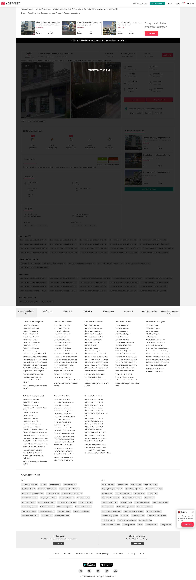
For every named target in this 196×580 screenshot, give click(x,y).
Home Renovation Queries (67, 502)
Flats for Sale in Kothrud (122, 339)
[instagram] (98, 571)
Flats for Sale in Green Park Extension (64, 416)
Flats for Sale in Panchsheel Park (63, 422)
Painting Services (126, 502)
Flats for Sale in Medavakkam (93, 339)
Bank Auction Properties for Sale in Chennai (96, 384)
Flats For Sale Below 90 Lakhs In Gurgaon (157, 362)
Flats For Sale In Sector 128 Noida (94, 424)
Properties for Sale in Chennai (95, 371)
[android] (89, 565)
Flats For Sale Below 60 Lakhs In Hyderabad (35, 435)
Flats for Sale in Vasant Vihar (62, 399)
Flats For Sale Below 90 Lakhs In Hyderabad (35, 444)
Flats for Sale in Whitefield (30, 334)
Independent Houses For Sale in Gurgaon (158, 351)
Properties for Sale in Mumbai (64, 371)
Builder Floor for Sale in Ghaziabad (64, 460)
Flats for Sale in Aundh (121, 337)
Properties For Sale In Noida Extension (95, 444)
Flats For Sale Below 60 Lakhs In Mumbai (65, 354)
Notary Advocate (151, 525)
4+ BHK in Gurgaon (151, 337)
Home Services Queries (109, 502)
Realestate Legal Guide (81, 511)
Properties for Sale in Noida (94, 441)
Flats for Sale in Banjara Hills (31, 399)
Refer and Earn (136, 484)
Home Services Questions (134, 489)
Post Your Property (157, 3)
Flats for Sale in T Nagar (91, 348)
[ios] (106, 565)
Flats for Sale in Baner (121, 331)
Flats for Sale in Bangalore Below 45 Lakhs (35, 354)
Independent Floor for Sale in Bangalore (33, 381)
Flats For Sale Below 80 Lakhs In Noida (95, 435)
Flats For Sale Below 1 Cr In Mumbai (64, 365)
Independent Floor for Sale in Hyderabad (33, 457)
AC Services (125, 516)
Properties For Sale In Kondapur (32, 453)
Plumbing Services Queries (111, 525)
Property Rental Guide (123, 493)
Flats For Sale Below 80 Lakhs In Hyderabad (35, 441)
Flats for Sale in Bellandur (30, 339)
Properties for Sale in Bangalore (34, 371)
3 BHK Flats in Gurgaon (152, 331)
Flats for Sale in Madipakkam (93, 331)
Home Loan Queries (28, 502)
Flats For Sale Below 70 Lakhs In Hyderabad (35, 438)
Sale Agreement (55, 484)
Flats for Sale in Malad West (61, 331)
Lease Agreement (129, 525)
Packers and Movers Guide (110, 498)
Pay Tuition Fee (122, 484)
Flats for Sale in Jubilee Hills (31, 402)
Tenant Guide (152, 493)
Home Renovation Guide (46, 502)
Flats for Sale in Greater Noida (93, 429)
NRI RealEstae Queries (64, 507)
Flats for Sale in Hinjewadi (122, 351)
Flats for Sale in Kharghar (61, 345)
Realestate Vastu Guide (83, 507)
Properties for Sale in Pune (124, 371)
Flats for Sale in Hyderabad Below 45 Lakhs (35, 429)
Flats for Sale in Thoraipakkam (93, 334)
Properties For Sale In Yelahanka (32, 377)
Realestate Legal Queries (30, 516)
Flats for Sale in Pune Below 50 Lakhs (125, 356)
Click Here (151, 33)
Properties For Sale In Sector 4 (154, 371)
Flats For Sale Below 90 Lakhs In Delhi (64, 442)
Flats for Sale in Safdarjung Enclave (64, 402)
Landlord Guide (139, 493)
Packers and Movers (150, 484)
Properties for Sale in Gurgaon (156, 365)
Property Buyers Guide (48, 498)
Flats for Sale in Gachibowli (30, 415)
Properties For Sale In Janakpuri (63, 451)
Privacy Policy (102, 553)
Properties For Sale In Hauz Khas (63, 448)
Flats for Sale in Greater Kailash (62, 408)
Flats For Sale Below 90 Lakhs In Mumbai (65, 362)
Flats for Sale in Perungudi (92, 351)
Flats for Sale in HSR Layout (30, 331)
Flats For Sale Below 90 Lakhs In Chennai (96, 368)
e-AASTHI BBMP (47, 516)
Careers (67, 553)
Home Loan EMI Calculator (47, 489)
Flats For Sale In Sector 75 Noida (94, 408)
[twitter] (89, 571)
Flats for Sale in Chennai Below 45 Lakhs (96, 354)
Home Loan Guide (83, 498)
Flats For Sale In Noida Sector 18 (94, 418)
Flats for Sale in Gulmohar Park (62, 413)
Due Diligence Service (62, 516)
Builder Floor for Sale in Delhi (64, 454)
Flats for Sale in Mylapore (92, 342)
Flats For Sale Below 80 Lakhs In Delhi (64, 439)
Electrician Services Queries (127, 520)
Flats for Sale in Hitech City (30, 412)
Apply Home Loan (53, 493)
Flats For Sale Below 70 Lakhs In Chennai (96, 362)
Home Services (149, 498)
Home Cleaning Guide (154, 511)
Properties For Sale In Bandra (62, 377)
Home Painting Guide (142, 502)
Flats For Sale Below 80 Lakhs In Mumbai (65, 359)
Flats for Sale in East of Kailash (62, 419)
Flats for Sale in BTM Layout (31, 348)
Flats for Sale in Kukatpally (30, 418)
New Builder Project (28, 489)
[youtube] (115, 571)
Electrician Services (108, 520)
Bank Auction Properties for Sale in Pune (127, 384)
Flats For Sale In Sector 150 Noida (94, 427)
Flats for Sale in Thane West (61, 339)
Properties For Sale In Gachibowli (32, 450)
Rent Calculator (107, 493)
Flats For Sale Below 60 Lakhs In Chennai (96, 359)
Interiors (44, 484)
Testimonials (118, 553)
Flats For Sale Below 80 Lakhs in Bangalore (35, 365)
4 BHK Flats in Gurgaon (152, 334)
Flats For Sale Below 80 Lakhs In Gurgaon (157, 359)
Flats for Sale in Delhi (62, 396)
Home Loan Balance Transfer (69, 489)
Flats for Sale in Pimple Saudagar (124, 342)
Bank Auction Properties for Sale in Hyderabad (35, 463)
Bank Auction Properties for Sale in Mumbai (66, 384)
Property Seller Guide (66, 498)
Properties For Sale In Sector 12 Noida (95, 447)
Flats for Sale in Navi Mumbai (62, 334)
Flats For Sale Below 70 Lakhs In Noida (95, 432)
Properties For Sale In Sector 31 (155, 368)
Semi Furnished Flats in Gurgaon (155, 342)
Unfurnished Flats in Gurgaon (154, 345)
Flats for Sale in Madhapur (30, 405)
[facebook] (80, 571)
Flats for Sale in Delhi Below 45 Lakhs (64, 428)
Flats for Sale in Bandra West (62, 351)
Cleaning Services (108, 507)
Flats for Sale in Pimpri (121, 348)
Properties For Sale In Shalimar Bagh (95, 374)
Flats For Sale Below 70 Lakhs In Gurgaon (157, 356)
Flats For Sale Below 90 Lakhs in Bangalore (35, 368)
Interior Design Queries (29, 507)
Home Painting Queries (160, 502)
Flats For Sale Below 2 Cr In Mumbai (64, 368)
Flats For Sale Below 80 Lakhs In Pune (126, 365)
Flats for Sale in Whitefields (30, 421)
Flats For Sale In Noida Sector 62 (94, 399)
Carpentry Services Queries (157, 516)
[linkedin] (107, 571)
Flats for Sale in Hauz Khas (61, 405)
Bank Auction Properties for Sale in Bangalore (35, 387)
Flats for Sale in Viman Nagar (123, 345)
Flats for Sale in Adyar (91, 345)
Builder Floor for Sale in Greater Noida (98, 453)
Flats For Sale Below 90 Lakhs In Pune (126, 368)
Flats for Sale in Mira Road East (62, 342)
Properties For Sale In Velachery (94, 377)
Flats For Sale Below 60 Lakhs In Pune (126, 359)
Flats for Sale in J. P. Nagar (30, 345)
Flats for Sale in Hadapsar (122, 334)
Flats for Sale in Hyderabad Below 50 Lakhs (35, 432)
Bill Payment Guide (64, 511)
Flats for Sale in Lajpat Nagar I (62, 425)
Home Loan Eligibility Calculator (32, 493)
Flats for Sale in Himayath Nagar (32, 424)
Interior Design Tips (85, 502)
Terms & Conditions (83, 553)
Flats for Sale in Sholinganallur (93, 337)
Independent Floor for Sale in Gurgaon (157, 348)
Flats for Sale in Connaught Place (63, 411)
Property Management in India (112, 489)
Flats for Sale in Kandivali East (62, 348)
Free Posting (137, 543)
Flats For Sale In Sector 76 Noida (94, 411)
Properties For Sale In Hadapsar (124, 374)
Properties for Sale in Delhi (63, 445)
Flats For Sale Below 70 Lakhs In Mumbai (65, 356)
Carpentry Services (138, 516)
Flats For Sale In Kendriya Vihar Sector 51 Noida (96, 414)
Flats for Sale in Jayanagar (30, 351)
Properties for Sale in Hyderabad (34, 446)
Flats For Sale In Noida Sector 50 (94, 402)
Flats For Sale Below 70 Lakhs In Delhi (64, 436)
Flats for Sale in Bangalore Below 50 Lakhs (35, 356)
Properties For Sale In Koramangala (33, 374)
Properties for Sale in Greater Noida (95, 450)
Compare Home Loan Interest (72, 493)
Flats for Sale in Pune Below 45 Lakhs (125, 354)
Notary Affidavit (165, 525)
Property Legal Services (29, 484)
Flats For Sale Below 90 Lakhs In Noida (95, 438)
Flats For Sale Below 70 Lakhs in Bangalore (35, 362)
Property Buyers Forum (30, 498)
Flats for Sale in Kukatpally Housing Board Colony (35, 409)
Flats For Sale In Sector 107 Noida (94, 421)
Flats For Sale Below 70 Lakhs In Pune (126, 362)
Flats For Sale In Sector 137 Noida (94, 405)
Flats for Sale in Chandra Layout (32, 342)
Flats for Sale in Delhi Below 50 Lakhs (64, 430)
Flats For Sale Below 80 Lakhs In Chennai (96, 365)
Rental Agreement (108, 484)
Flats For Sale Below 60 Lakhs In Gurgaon (157, 354)
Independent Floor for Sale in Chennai (98, 380)
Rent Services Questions (154, 489)
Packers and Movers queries (132, 498)
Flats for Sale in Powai (60, 337)
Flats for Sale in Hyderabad (33, 396)
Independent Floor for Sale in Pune (127, 380)
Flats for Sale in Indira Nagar (31, 337)
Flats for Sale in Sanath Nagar (31, 427)
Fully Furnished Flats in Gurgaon (155, 339)
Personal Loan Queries (46, 511)
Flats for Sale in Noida (93, 396)
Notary (140, 525)
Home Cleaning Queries (110, 516)
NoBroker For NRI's (70, 484)
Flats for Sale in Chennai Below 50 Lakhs (96, 356)
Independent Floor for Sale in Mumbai (67, 380)
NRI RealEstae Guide (47, 507)
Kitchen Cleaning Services (125, 507)
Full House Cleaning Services (133, 511)
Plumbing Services (145, 520)
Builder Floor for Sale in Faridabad (63, 457)
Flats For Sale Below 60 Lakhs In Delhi (64, 433)
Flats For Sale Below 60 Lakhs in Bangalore (35, 359)
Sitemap (131, 553)
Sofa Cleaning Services (144, 507)
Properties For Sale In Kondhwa (124, 377)
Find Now (59, 543)
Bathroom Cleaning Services (111, 511)
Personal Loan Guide (29, 511)
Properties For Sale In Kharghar (62, 374)
